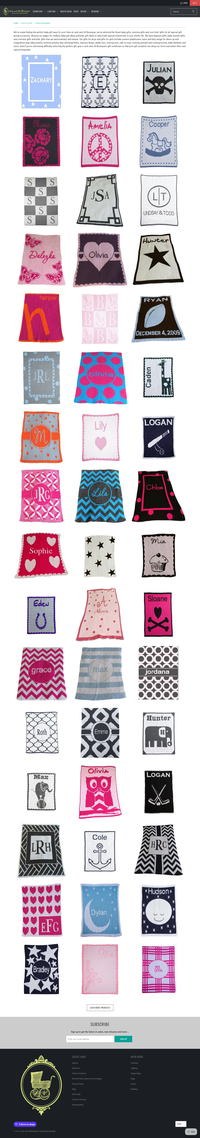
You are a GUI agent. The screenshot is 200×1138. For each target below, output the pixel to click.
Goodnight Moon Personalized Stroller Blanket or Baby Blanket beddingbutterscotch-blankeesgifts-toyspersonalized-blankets (158, 910)
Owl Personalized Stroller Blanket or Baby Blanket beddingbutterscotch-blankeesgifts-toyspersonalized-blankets (100, 792)
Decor (133, 1084)
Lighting (134, 1068)
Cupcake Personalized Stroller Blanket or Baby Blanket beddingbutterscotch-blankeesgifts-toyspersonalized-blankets (158, 555)
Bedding (134, 1089)
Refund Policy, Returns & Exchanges (87, 1079)
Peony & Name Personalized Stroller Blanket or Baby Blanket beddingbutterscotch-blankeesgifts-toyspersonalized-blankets (41, 141)
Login (185, 3)
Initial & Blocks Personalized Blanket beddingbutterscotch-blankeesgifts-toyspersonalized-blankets (41, 200)
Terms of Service (79, 1073)
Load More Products (100, 1007)
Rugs (133, 1079)
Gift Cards (76, 1094)
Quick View (41, 94)
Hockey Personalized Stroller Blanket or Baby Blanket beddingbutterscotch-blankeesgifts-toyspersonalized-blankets (158, 792)
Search (75, 1063)
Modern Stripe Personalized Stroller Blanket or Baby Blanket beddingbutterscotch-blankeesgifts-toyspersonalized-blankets (100, 673)
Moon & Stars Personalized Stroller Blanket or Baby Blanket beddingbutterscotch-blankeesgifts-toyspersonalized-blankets (100, 910)
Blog (74, 1089)
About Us (76, 1068)
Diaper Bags (136, 1073)
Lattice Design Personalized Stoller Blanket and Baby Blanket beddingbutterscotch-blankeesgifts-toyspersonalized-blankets (41, 733)
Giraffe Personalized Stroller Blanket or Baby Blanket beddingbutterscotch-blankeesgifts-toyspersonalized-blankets (158, 378)
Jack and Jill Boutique (29, 1131)
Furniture (134, 1063)
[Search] (193, 11)
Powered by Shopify (47, 1131)
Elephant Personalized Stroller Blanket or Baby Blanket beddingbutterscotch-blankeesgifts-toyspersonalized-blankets (158, 733)
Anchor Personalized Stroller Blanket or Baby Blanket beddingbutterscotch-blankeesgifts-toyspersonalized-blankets (100, 851)
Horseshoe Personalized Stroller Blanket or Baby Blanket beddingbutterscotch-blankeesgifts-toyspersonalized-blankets (41, 614)
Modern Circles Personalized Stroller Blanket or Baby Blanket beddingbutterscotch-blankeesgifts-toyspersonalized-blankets (158, 673)
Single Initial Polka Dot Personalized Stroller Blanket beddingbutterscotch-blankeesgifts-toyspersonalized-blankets (41, 437)
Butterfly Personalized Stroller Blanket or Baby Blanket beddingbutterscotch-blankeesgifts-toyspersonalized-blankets (41, 260)
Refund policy (77, 1105)
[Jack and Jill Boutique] (16, 11)
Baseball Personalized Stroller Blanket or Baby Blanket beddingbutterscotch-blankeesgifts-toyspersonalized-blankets (158, 437)
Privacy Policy (78, 1084)
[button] (39, 11)
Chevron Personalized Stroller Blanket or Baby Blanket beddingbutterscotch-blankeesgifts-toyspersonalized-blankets (41, 673)
